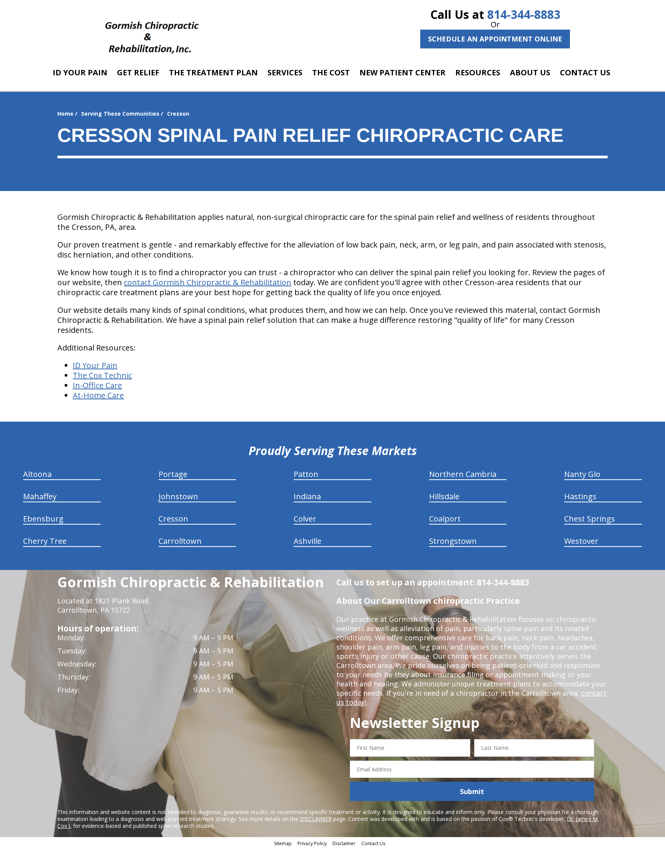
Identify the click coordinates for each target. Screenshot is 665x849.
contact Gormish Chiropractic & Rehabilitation (207, 282)
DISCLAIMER (316, 818)
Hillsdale (444, 496)
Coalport (445, 518)
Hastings (580, 496)
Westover (581, 541)
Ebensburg (43, 518)
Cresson (173, 518)
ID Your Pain (95, 365)
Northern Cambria (462, 474)
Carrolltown (180, 541)
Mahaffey (40, 496)
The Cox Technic (102, 375)
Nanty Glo (582, 474)
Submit (472, 791)
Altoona (37, 474)
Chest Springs (589, 518)
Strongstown (453, 541)
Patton (306, 474)
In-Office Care (97, 385)
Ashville (307, 541)
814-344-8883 (523, 14)
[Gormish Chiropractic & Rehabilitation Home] (152, 32)
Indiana (307, 496)
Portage (173, 474)
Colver (305, 518)
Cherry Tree (45, 541)
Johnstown (178, 496)
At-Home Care (98, 395)
